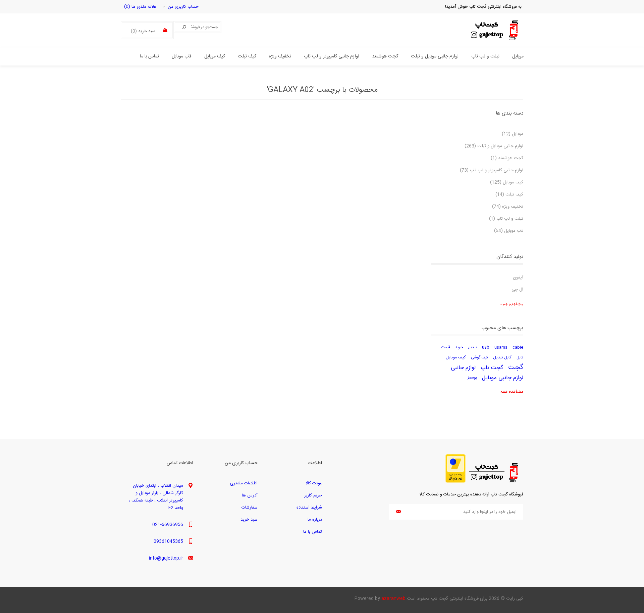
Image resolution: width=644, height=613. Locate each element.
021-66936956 (167, 524)
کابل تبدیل (502, 357)
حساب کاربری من (183, 6)
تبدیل (472, 347)
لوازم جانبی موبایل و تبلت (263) (494, 146)
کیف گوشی (479, 357)
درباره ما (315, 519)
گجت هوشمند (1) (507, 158)
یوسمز (472, 378)
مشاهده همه (511, 303)
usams (500, 347)
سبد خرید (249, 519)
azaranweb (393, 598)
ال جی (517, 289)
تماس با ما (312, 531)
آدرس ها (250, 495)
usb (485, 347)
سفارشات (249, 507)
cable (518, 347)
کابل (520, 357)
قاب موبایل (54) (508, 230)
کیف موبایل (456, 357)
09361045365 (168, 541)
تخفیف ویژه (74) (507, 206)
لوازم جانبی (463, 368)
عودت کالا (314, 483)
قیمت (445, 347)
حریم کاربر (313, 495)
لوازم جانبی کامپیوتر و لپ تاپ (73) (491, 170)
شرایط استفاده (309, 507)
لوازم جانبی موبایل (502, 378)
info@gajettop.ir (166, 558)
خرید (459, 347)
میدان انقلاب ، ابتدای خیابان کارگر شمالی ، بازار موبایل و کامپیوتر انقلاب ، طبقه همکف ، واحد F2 (156, 497)
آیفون (518, 277)
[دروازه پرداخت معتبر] (455, 481)
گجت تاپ (492, 368)
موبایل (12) (512, 134)
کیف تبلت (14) (509, 194)
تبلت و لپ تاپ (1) (506, 218)
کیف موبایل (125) (506, 182)
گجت (515, 368)
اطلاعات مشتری (244, 483)
